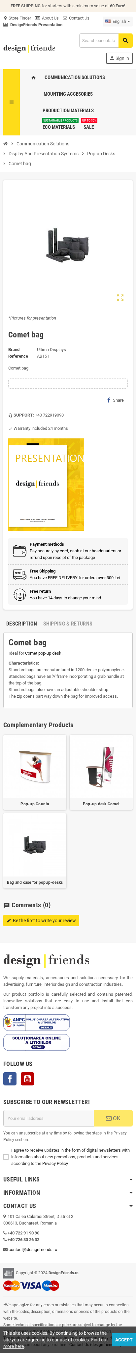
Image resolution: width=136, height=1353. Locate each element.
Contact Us (78, 18)
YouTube (27, 1078)
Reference (18, 356)
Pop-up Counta (34, 804)
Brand (13, 349)
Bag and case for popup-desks (35, 882)
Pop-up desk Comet (101, 804)
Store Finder (17, 18)
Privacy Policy (55, 1163)
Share (118, 400)
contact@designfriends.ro (33, 1249)
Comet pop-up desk (43, 653)
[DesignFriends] (29, 48)
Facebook (10, 1078)
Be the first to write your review (41, 920)
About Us (49, 18)
